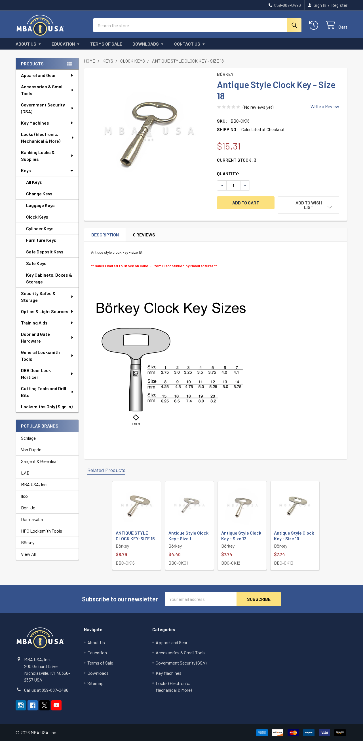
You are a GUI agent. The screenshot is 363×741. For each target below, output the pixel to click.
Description (105, 234)
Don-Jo (28, 507)
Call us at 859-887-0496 (46, 690)
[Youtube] (56, 705)
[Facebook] (33, 705)
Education (63, 43)
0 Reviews (144, 234)
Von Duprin (31, 449)
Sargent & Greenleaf (39, 461)
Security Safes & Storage (38, 297)
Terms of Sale (106, 43)
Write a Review (325, 106)
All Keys (34, 182)
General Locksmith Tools (40, 355)
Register (339, 5)
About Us (26, 43)
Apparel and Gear (38, 75)
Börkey (27, 542)
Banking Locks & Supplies (38, 156)
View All (28, 554)
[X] (44, 705)
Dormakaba (32, 519)
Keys (26, 170)
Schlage (28, 438)
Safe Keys (36, 263)
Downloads (145, 43)
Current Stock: (236, 160)
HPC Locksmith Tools (41, 530)
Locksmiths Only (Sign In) (47, 406)
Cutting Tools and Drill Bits (43, 392)
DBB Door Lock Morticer (36, 374)
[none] (149, 132)
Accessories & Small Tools (42, 90)
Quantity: (228, 173)
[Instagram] (21, 705)
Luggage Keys (40, 205)
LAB (25, 472)
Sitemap (95, 683)
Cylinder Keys (40, 228)
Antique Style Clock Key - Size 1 (188, 535)
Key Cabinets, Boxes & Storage (49, 278)
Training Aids (34, 322)
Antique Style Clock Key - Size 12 (241, 535)
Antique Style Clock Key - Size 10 (294, 535)
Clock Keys (37, 216)
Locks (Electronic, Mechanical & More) (40, 137)
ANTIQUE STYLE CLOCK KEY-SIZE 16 (135, 535)
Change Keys (39, 193)
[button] (308, 205)
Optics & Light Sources (44, 311)
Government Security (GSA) (43, 108)
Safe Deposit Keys (45, 251)
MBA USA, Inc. (34, 484)
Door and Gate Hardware (35, 337)
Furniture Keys (41, 240)
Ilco (24, 496)
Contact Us (187, 43)
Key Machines (35, 122)
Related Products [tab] (106, 470)
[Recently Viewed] (315, 25)
